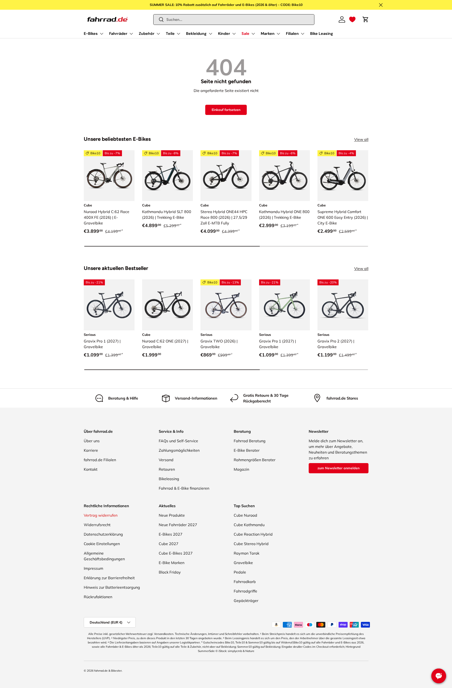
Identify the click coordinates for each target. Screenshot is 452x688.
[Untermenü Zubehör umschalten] (158, 33)
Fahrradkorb (245, 581)
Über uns (92, 440)
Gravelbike (243, 562)
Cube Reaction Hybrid (253, 534)
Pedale (240, 572)
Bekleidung (196, 33)
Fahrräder (118, 33)
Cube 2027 (168, 543)
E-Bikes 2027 (170, 534)
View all (361, 139)
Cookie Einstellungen (102, 543)
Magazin (241, 469)
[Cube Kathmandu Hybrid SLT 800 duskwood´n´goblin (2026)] (167, 175)
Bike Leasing (321, 33)
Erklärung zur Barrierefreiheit (109, 577)
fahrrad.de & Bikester (108, 670)
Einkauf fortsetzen (226, 110)
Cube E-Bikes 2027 (176, 553)
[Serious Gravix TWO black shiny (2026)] (225, 304)
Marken (268, 33)
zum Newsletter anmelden (338, 468)
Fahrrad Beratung (250, 440)
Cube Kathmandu (249, 524)
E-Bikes (91, 33)
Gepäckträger (246, 600)
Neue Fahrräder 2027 (178, 524)
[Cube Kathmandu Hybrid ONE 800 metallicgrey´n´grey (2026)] (284, 175)
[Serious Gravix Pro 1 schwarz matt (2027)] (109, 304)
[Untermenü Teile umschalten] (178, 33)
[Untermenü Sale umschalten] (253, 33)
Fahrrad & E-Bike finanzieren (184, 488)
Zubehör (146, 33)
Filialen (292, 33)
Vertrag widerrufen (100, 515)
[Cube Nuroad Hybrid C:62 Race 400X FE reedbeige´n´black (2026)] (109, 175)
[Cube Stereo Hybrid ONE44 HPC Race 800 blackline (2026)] (225, 175)
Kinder (224, 33)
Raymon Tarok (246, 553)
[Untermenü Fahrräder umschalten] (131, 33)
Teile (170, 33)
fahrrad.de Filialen (100, 459)
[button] (352, 19)
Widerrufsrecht (97, 524)
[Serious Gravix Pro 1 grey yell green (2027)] (284, 304)
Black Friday (170, 572)
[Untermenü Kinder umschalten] (234, 33)
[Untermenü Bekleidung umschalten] (210, 33)
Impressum (93, 568)
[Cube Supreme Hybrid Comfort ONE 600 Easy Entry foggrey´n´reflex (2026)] (342, 175)
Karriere (91, 450)
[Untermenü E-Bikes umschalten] (101, 33)
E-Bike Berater (247, 450)
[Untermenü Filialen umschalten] (302, 33)
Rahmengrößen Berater (254, 459)
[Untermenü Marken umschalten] (278, 33)
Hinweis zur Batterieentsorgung (112, 587)
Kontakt (91, 469)
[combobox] (233, 19)
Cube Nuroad (245, 515)
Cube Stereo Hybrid (251, 543)
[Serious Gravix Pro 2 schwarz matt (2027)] (342, 304)
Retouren (167, 469)
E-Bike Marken (171, 562)
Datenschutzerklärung (103, 534)
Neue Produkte (172, 515)
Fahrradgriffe (245, 591)
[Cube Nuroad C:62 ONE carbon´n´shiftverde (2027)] (167, 304)
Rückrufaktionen (98, 596)
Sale (245, 33)
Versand (166, 459)
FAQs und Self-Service (178, 440)
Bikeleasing (169, 478)
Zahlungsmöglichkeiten (179, 450)
